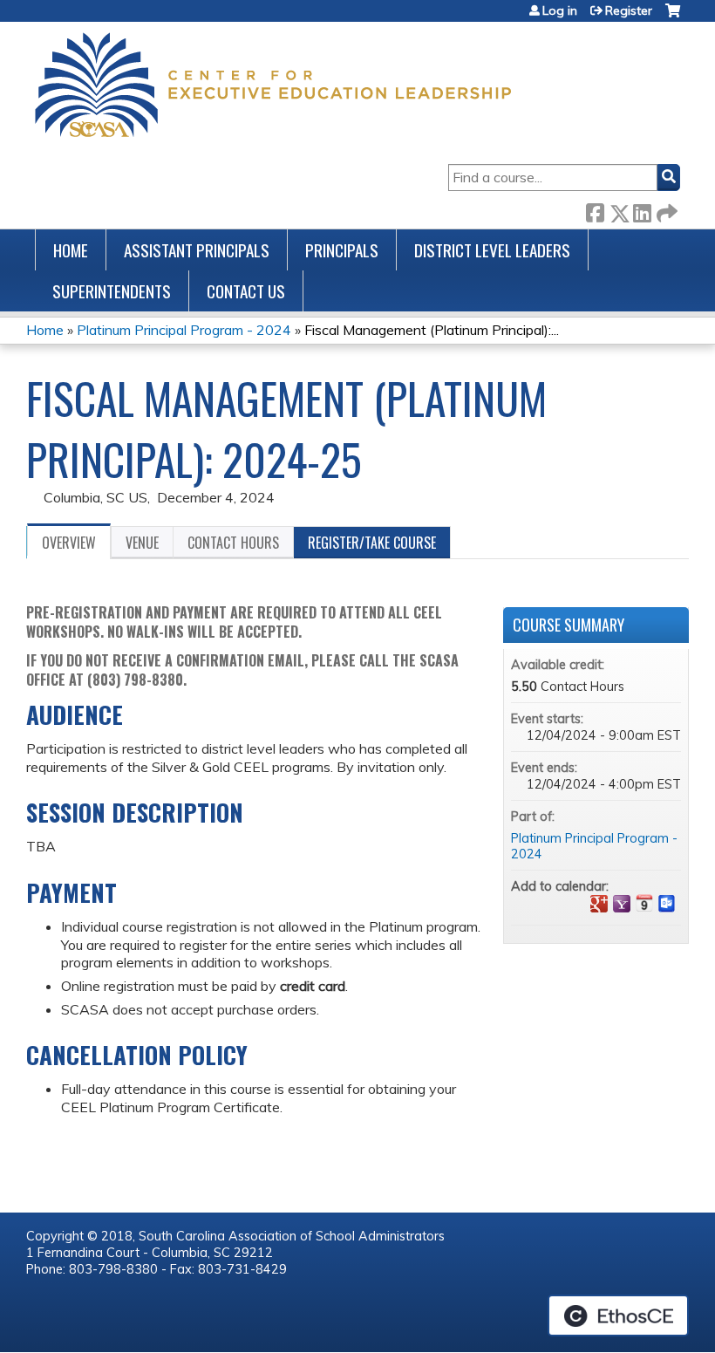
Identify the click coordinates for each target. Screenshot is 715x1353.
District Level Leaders (492, 250)
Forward (665, 210)
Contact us (246, 291)
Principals (341, 250)
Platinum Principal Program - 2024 (184, 329)
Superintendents (111, 291)
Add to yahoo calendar (621, 903)
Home (70, 250)
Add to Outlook (667, 903)
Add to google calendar (599, 903)
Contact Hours (233, 542)
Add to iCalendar (644, 903)
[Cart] (672, 17)
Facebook (594, 210)
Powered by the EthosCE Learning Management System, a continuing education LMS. (618, 1315)
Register (628, 10)
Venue (142, 542)
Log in (559, 10)
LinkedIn (641, 210)
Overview (69, 542)
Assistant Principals (196, 250)
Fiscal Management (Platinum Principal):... (431, 329)
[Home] (273, 84)
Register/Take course (372, 542)
